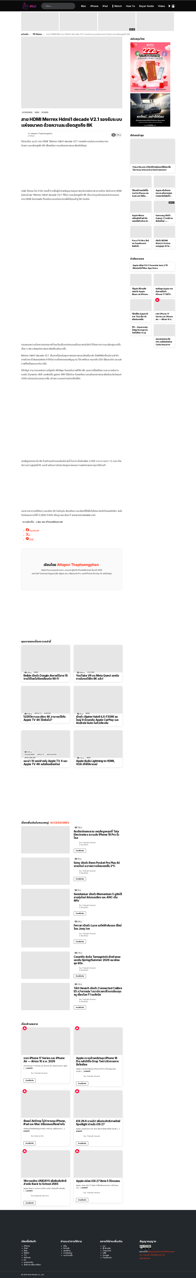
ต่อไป (173, 21)
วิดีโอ (65, 1246)
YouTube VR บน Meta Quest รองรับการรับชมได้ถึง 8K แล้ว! (97, 677)
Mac (83, 6)
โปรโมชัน (66, 1248)
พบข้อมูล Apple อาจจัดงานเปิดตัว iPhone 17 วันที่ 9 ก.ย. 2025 (164, 291)
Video (161, 6)
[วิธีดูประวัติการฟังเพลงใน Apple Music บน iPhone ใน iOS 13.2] (140, 280)
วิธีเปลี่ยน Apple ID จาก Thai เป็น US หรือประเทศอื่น (140, 316)
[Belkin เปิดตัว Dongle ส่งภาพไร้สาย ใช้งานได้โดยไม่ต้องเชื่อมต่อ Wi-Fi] (45, 658)
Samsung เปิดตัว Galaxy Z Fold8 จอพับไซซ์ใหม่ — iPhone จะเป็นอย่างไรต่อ (164, 218)
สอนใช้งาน (67, 1250)
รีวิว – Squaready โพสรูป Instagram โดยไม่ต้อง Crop (140, 330)
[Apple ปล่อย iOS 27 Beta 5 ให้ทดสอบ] (98, 1164)
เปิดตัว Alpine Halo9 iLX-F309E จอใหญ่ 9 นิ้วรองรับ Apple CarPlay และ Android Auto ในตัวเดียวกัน (97, 720)
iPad (105, 6)
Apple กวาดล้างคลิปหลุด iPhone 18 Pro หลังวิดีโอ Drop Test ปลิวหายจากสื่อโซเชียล (97, 1061)
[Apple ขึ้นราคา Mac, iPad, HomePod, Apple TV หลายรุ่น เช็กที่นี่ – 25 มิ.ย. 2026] (78, 21)
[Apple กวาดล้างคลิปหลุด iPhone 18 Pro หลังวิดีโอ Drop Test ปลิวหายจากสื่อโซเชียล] (98, 1041)
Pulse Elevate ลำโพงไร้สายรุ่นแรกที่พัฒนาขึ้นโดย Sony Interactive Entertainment (152, 168)
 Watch (117, 6)
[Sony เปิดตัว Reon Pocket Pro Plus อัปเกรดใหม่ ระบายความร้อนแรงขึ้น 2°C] (45, 871)
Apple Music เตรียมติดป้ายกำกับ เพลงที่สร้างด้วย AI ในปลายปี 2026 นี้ (140, 218)
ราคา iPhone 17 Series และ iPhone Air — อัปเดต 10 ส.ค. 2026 (44, 1060)
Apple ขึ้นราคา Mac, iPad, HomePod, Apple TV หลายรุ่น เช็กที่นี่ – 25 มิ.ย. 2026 (78, 26)
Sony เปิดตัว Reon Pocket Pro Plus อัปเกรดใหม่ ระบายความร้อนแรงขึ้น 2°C (97, 864)
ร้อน (25, 1028)
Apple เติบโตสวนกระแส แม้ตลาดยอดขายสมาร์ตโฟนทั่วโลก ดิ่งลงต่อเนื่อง (164, 193)
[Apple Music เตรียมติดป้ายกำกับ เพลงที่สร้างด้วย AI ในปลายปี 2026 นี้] (140, 207)
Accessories (30, 754)
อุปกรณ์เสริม (28, 1262)
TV (25, 1255)
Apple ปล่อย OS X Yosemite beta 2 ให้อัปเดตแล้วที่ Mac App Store (150, 266)
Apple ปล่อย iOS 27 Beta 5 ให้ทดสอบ (98, 1181)
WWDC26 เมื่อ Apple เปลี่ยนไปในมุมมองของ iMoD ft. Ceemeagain (116, 27)
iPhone (94, 6)
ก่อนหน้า (22, 21)
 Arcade (107, 1248)
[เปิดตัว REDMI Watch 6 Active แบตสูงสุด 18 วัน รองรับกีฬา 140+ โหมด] (164, 232)
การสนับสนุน (67, 1253)
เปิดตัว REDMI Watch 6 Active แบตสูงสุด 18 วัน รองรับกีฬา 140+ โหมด (163, 243)
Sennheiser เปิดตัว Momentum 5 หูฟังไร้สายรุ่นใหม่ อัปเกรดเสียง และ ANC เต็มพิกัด (98, 897)
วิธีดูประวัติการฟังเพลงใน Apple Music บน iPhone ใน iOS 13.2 (140, 291)
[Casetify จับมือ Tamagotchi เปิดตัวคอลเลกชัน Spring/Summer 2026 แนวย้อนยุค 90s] (45, 965)
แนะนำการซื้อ (68, 1255)
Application (52, 754)
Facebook (107, 1257)
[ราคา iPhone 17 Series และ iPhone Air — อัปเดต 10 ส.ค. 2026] (45, 1041)
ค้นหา (45, 6)
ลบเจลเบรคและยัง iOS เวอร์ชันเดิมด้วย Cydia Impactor (164, 342)
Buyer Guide (146, 6)
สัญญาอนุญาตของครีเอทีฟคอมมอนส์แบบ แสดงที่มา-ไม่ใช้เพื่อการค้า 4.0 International (156, 1254)
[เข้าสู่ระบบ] (173, 6)
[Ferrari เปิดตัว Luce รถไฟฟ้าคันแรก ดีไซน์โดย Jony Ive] (45, 934)
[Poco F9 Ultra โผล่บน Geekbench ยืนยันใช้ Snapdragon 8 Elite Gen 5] (140, 232)
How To (130, 6)
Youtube (90, 672)
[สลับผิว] (169, 6)
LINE (104, 1253)
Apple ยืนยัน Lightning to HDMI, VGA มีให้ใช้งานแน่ (95, 762)
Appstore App (30, 757)
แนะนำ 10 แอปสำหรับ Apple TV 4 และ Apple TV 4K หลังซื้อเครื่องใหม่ (45, 762)
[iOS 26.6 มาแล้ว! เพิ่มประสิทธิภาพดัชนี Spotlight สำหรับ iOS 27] (98, 1104)
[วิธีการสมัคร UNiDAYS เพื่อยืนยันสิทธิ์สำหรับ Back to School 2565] (45, 1164)
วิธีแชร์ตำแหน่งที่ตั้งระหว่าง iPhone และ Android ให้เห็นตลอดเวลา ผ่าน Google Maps (140, 193)
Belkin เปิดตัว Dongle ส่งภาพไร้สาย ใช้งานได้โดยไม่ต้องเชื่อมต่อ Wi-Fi (45, 677)
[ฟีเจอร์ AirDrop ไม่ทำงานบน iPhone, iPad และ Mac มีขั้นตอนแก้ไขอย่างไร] (45, 1104)
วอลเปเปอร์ (107, 1250)
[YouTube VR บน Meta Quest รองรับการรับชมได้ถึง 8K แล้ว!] (98, 658)
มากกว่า (30, 1068)
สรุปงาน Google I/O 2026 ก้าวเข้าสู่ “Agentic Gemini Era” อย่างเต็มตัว (153, 27)
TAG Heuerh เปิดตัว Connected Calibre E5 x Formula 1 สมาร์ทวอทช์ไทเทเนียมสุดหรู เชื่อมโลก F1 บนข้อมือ (98, 991)
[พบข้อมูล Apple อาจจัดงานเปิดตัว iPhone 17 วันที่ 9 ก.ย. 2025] (164, 280)
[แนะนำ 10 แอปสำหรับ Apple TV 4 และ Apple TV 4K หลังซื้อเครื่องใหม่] (45, 744)
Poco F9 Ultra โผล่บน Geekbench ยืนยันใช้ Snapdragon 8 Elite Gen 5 (140, 243)
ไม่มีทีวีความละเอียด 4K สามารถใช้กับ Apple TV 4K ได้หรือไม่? (44, 718)
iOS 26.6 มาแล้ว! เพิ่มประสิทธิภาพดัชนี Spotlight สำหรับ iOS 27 (98, 1123)
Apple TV (38, 713)
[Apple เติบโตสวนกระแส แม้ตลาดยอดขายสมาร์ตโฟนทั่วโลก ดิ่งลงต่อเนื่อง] (164, 181)
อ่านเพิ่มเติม (80, 851)
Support (47, 713)
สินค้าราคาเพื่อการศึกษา (32, 1264)
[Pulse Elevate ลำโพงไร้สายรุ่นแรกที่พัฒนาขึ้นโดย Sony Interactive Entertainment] (152, 151)
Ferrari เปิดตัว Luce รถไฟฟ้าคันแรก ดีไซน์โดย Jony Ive (98, 927)
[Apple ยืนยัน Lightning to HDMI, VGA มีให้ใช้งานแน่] (98, 744)
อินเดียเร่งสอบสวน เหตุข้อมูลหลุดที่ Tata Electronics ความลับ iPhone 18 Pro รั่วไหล (96, 834)
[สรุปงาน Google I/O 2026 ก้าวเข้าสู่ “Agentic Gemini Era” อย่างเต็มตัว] (155, 21)
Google (106, 1255)
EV (25, 1260)
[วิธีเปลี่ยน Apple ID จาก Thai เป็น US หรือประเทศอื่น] (140, 305)
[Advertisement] (71, 169)
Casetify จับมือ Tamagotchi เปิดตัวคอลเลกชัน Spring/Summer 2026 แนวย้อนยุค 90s (97, 960)
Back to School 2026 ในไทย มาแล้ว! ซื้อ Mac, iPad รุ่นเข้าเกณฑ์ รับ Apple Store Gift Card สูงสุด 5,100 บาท (40, 26)
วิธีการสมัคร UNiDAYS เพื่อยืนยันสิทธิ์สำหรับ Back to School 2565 (44, 1182)
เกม (104, 1246)
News (36, 672)
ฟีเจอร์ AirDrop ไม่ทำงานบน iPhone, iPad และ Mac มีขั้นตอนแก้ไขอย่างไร (44, 1122)
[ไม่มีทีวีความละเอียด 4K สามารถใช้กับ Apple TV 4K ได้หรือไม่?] (45, 700)
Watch (26, 1253)
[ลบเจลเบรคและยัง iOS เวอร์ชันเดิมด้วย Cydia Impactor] (164, 330)
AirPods (27, 1257)
